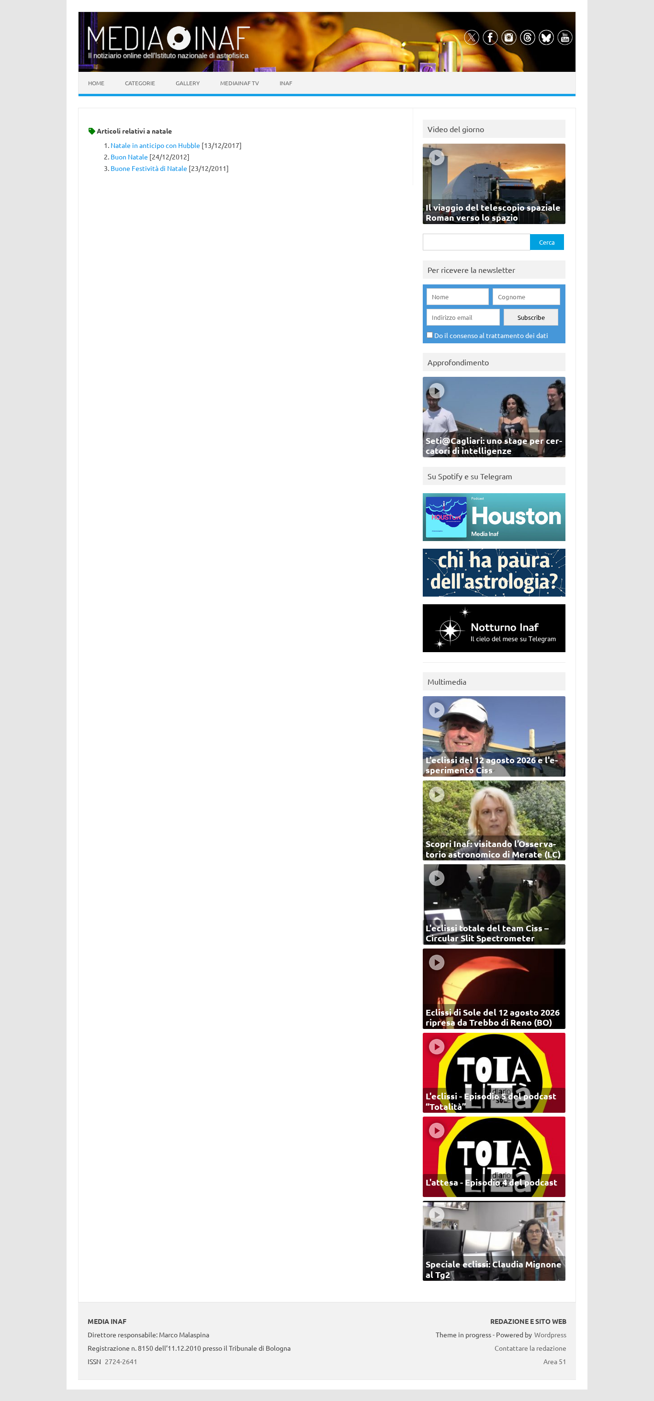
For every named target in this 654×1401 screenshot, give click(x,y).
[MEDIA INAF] (169, 48)
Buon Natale (129, 156)
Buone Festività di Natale (149, 168)
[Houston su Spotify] (494, 543)
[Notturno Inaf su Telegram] (494, 654)
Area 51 (554, 1361)
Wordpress (550, 1334)
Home (96, 83)
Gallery (188, 83)
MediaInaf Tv (239, 83)
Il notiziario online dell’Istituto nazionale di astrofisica (168, 55)
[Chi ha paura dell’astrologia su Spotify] (494, 599)
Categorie (140, 83)
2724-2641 (121, 1361)
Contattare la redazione (530, 1348)
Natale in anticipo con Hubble (155, 145)
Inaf (286, 83)
